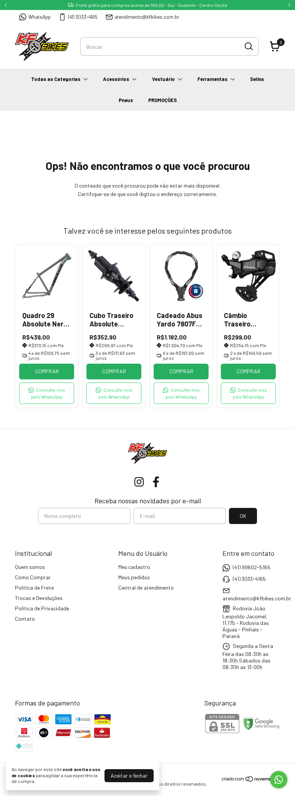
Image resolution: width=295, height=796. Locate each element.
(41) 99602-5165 (251, 567)
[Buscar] (248, 46)
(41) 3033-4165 (83, 17)
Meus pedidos (134, 577)
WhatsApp (39, 17)
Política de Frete (34, 587)
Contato (25, 618)
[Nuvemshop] (250, 780)
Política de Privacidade (42, 608)
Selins (257, 79)
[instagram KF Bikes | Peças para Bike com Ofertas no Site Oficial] (139, 481)
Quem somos (30, 567)
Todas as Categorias (55, 79)
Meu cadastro (134, 567)
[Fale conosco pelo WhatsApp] (278, 779)
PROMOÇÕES (162, 100)
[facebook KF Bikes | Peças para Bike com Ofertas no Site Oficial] (156, 481)
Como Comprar (33, 577)
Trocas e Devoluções (39, 598)
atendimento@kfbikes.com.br (146, 17)
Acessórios (116, 79)
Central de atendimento (146, 587)
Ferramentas (212, 79)
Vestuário (163, 79)
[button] (46, 393)
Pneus (126, 100)
